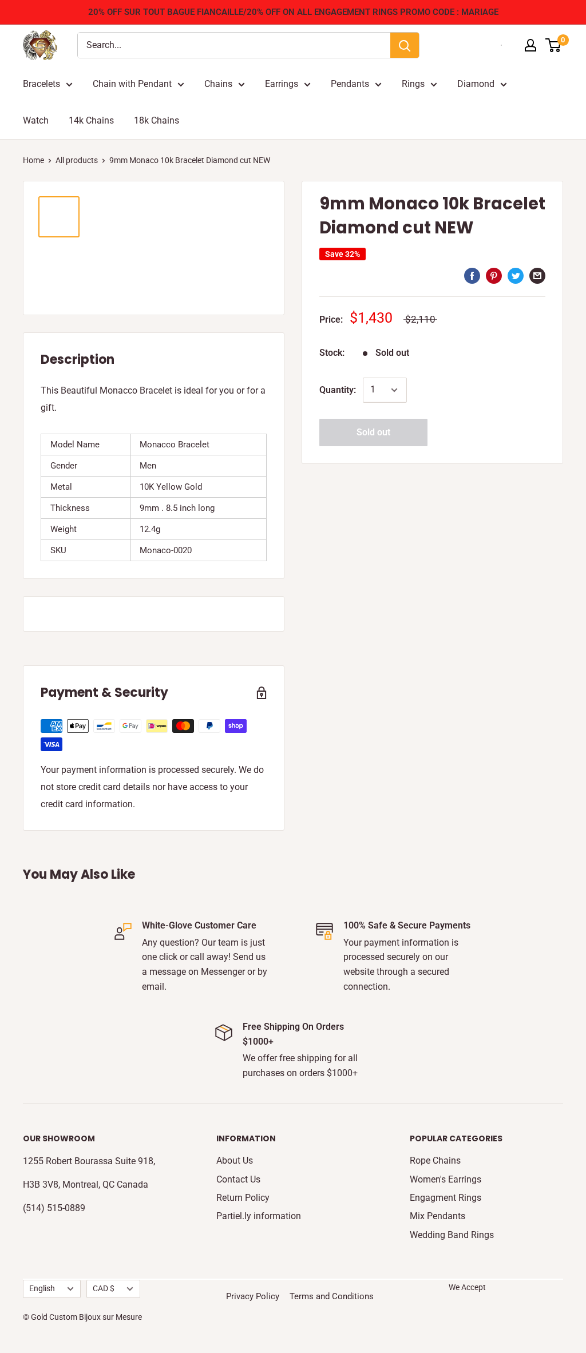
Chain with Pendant (132, 83)
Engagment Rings (445, 1197)
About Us (234, 1160)
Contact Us (238, 1179)
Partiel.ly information (258, 1216)
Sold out (373, 432)
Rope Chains (435, 1160)
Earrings (281, 83)
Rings (413, 83)
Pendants (350, 83)
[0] (554, 45)
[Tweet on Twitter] (516, 275)
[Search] (404, 45)
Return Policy (243, 1197)
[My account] (530, 45)
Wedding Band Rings (452, 1234)
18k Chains (156, 120)
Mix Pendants (437, 1216)
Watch (36, 120)
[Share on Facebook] (472, 275)
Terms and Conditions (332, 1296)
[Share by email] (537, 275)
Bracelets (41, 83)
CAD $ (103, 1288)
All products (77, 160)
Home (33, 160)
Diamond (475, 83)
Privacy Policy (252, 1296)
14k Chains (91, 120)
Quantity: (337, 389)
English (42, 1288)
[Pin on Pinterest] (494, 275)
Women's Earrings (445, 1179)
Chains (218, 83)
